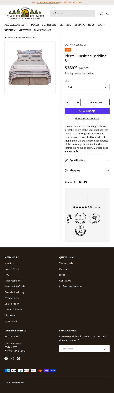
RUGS (91, 24)
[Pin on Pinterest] (85, 182)
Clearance (64, 269)
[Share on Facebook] (80, 182)
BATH (101, 24)
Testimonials (66, 263)
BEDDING (80, 24)
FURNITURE (49, 24)
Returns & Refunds (14, 286)
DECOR (35, 24)
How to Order (11, 269)
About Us (9, 263)
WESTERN (25, 30)
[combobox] (72, 13)
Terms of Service (13, 309)
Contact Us (65, 280)
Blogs (62, 274)
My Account (10, 321)
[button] (108, 13)
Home (7, 37)
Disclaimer (10, 315)
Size (67, 80)
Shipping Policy (12, 280)
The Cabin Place (17, 382)
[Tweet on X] (74, 182)
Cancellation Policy (14, 292)
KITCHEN (9, 30)
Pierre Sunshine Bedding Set (24, 37)
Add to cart (96, 102)
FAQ (6, 274)
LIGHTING (65, 24)
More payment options (87, 118)
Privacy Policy (11, 297)
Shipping (69, 73)
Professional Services (70, 286)
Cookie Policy (11, 303)
